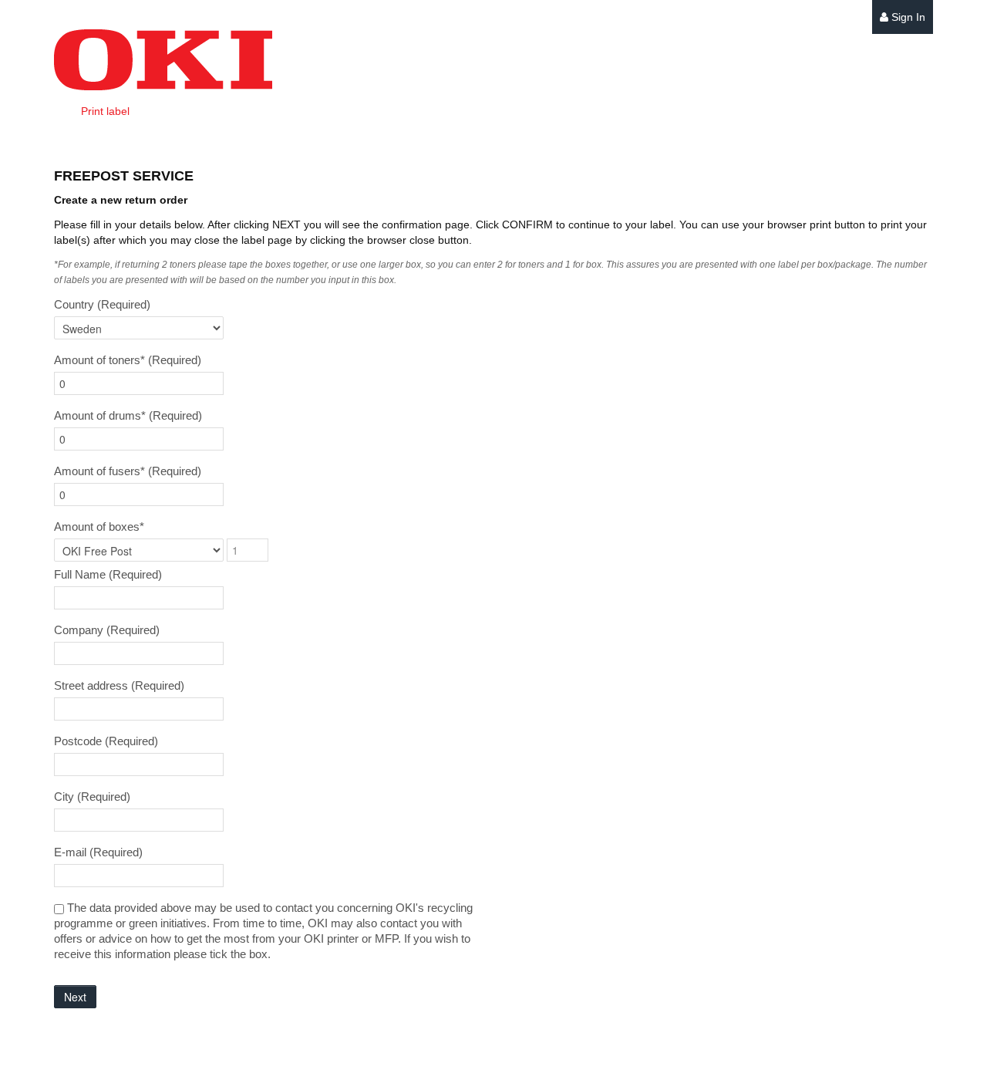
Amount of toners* (127, 359)
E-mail (98, 852)
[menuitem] (902, 17)
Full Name (108, 574)
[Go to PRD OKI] (163, 59)
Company (107, 629)
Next (75, 996)
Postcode (106, 741)
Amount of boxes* (99, 526)
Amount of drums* (128, 415)
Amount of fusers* (127, 471)
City (92, 796)
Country (102, 304)
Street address (119, 685)
